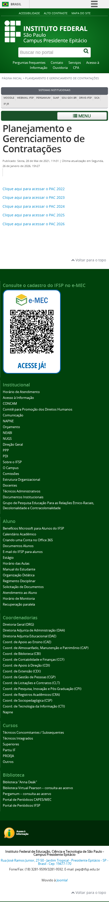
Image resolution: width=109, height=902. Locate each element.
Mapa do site (80, 13)
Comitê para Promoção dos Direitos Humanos (37, 409)
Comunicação (13, 415)
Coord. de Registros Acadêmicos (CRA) (31, 695)
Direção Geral (13, 444)
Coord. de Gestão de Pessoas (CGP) (29, 677)
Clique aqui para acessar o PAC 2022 (34, 188)
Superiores (11, 744)
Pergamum (43, 97)
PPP (6, 450)
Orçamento (11, 427)
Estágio (8, 557)
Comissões (11, 474)
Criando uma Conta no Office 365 (28, 540)
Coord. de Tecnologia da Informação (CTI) (34, 706)
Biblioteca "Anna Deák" (20, 782)
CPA (76, 68)
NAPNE (8, 421)
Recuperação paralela (19, 604)
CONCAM (10, 403)
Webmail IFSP (25, 97)
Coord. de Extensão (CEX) (22, 671)
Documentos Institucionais (23, 497)
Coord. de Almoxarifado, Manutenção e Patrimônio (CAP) (45, 648)
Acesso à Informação (18, 398)
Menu (84, 116)
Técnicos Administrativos (21, 491)
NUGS (7, 439)
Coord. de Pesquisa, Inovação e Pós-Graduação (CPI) (42, 689)
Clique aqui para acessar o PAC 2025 (34, 215)
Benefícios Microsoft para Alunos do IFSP (33, 528)
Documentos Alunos (18, 546)
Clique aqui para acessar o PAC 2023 (34, 197)
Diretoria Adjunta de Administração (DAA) (34, 630)
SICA (96, 97)
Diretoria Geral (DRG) (18, 624)
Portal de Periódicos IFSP (21, 805)
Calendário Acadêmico (19, 534)
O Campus (11, 468)
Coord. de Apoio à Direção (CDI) (26, 665)
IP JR (6, 104)
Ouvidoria (60, 68)
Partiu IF (9, 750)
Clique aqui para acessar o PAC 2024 (34, 206)
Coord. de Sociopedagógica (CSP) (27, 700)
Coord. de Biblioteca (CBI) (22, 654)
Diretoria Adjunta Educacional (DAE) (29, 636)
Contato (57, 63)
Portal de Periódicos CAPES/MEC (27, 800)
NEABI (7, 433)
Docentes (10, 485)
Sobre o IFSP (12, 462)
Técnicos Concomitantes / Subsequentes (33, 732)
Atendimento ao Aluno (20, 593)
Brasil (16, 4)
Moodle (9, 97)
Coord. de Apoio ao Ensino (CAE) (27, 642)
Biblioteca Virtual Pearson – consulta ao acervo (38, 788)
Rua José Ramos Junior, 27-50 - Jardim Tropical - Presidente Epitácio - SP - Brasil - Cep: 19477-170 (54, 862)
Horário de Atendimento (21, 392)
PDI (5, 456)
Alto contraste (55, 13)
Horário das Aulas (16, 563)
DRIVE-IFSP (85, 97)
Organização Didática (18, 575)
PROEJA (8, 756)
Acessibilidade (29, 13)
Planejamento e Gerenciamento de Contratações (44, 138)
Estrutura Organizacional (21, 479)
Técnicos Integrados (18, 738)
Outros (8, 762)
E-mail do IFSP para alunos (23, 552)
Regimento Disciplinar (19, 581)
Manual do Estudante (19, 569)
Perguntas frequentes (29, 63)
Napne (8, 712)
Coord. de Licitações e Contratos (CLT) (31, 683)
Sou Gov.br (69, 97)
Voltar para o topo (90, 260)
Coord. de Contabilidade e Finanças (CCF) (33, 659)
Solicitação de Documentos (23, 587)
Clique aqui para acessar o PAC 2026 (34, 223)
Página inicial (12, 78)
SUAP (56, 97)
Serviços (74, 63)
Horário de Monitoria (19, 598)
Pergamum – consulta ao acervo (27, 794)
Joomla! (62, 880)
